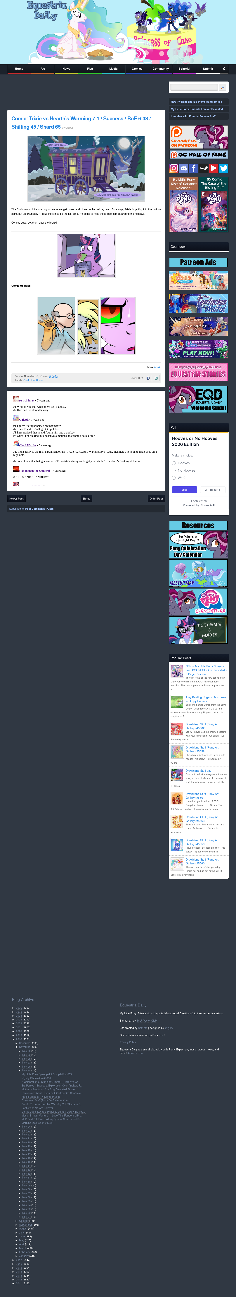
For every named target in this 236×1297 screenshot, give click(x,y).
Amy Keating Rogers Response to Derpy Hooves (206, 699)
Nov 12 (26, 1173)
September (25, 1224)
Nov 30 (26, 1051)
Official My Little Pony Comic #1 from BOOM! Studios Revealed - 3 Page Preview (206, 670)
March (23, 1248)
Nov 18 (26, 1150)
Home (19, 68)
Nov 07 (26, 1193)
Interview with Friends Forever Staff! (193, 116)
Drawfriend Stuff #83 (199, 770)
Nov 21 (26, 1138)
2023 (19, 1019)
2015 (19, 1267)
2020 (19, 1031)
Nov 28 (26, 1058)
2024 (19, 1015)
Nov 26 (26, 1066)
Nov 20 (26, 1142)
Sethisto (143, 1028)
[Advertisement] (199, 907)
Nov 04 (26, 1205)
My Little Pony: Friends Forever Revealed (197, 109)
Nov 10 (26, 1181)
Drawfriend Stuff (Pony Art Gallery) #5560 (202, 861)
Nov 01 (26, 1216)
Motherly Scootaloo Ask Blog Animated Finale (48, 1089)
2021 (19, 1027)
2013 (19, 1275)
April (21, 1244)
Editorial (184, 68)
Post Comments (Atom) (39, 508)
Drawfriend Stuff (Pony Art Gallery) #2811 (46, 1100)
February (24, 1252)
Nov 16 (26, 1158)
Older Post (156, 498)
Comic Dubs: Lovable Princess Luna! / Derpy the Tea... (54, 1111)
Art (43, 68)
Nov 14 (26, 1165)
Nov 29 (26, 1055)
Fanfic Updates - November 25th (41, 1096)
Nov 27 (26, 1062)
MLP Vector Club (147, 1020)
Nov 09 (26, 1185)
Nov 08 (26, 1189)
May (21, 1240)
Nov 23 (26, 1130)
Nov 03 (26, 1209)
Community (161, 68)
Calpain (157, 367)
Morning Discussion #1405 (37, 1123)
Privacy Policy (128, 1042)
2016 (19, 1264)
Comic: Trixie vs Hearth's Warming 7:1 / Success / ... (52, 1104)
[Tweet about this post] (156, 378)
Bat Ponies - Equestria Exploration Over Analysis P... (52, 1085)
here (161, 1035)
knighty (169, 1028)
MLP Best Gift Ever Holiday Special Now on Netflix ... (52, 1119)
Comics (137, 68)
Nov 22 (26, 1134)
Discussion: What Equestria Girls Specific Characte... (52, 1093)
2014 (19, 1271)
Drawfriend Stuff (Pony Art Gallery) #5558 (202, 749)
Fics (90, 68)
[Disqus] (86, 440)
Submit (208, 68)
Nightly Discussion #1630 (36, 1078)
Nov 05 (26, 1201)
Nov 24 (26, 1126)
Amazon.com (135, 1053)
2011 (19, 1283)
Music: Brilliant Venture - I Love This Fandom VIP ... (52, 1115)
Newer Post (16, 498)
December (25, 1043)
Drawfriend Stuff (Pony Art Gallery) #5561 (202, 795)
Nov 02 (26, 1213)
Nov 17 (26, 1154)
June (22, 1236)
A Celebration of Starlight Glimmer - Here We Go (50, 1082)
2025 (19, 1011)
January (24, 1256)
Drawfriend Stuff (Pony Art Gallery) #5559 (202, 842)
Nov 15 (26, 1162)
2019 (19, 1035)
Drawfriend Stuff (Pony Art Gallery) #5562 (202, 726)
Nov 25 (26, 1070)
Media (113, 68)
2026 (19, 1007)
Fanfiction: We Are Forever (37, 1108)
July (21, 1232)
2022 (19, 1023)
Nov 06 (26, 1197)
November (25, 1047)
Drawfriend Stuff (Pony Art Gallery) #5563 (202, 819)
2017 (19, 1260)
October (24, 1220)
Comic (26, 380)
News (66, 68)
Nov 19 (26, 1146)
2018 (19, 1039)
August (23, 1228)
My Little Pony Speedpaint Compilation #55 (47, 1074)
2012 (19, 1279)
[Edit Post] (61, 376)
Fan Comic (37, 380)
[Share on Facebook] (148, 378)
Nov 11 (26, 1177)
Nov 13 (26, 1170)
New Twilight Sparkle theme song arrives (196, 101)
